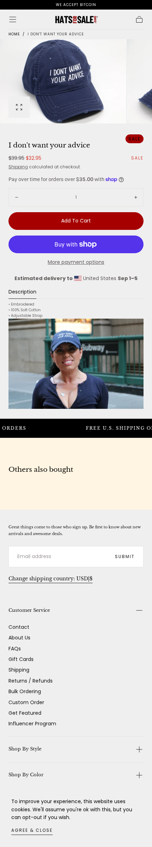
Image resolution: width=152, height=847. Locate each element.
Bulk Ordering (24, 691)
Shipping (18, 167)
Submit (125, 556)
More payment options (76, 262)
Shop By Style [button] (24, 749)
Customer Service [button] (29, 610)
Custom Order (26, 702)
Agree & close (32, 830)
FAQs (14, 648)
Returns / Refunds (30, 680)
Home (14, 34)
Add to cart (76, 220)
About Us (19, 637)
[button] (12, 19)
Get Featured (24, 713)
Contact (18, 627)
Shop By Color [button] (25, 774)
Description (22, 292)
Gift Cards (21, 659)
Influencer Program (32, 723)
